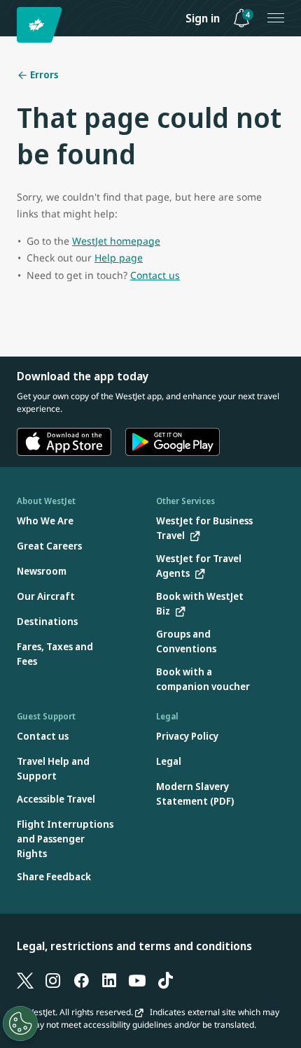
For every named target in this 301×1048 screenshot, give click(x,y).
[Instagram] (53, 979)
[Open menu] (275, 18)
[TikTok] (165, 979)
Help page (118, 257)
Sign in (203, 18)
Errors (43, 74)
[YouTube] (137, 979)
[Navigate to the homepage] (41, 25)
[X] (25, 979)
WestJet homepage (116, 240)
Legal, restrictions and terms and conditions (134, 946)
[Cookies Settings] (20, 1023)
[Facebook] (81, 979)
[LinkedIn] (109, 979)
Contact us (155, 275)
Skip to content (12, 26)
